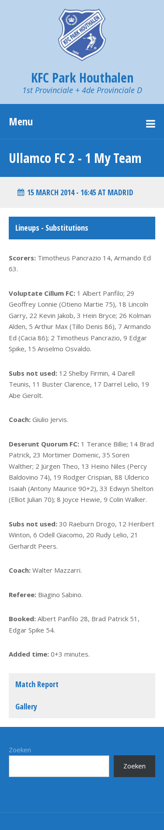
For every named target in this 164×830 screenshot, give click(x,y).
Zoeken (20, 749)
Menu (21, 121)
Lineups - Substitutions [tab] (51, 227)
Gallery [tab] (26, 706)
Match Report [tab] (37, 684)
